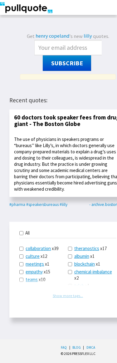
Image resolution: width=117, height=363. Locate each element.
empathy (34, 272)
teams (32, 279)
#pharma (17, 204)
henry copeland (52, 36)
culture (33, 256)
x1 (37, 264)
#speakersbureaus (42, 204)
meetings (35, 264)
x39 (42, 248)
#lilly (63, 204)
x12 (36, 256)
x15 (38, 272)
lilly (88, 36)
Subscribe (67, 63)
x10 (35, 279)
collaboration (38, 248)
